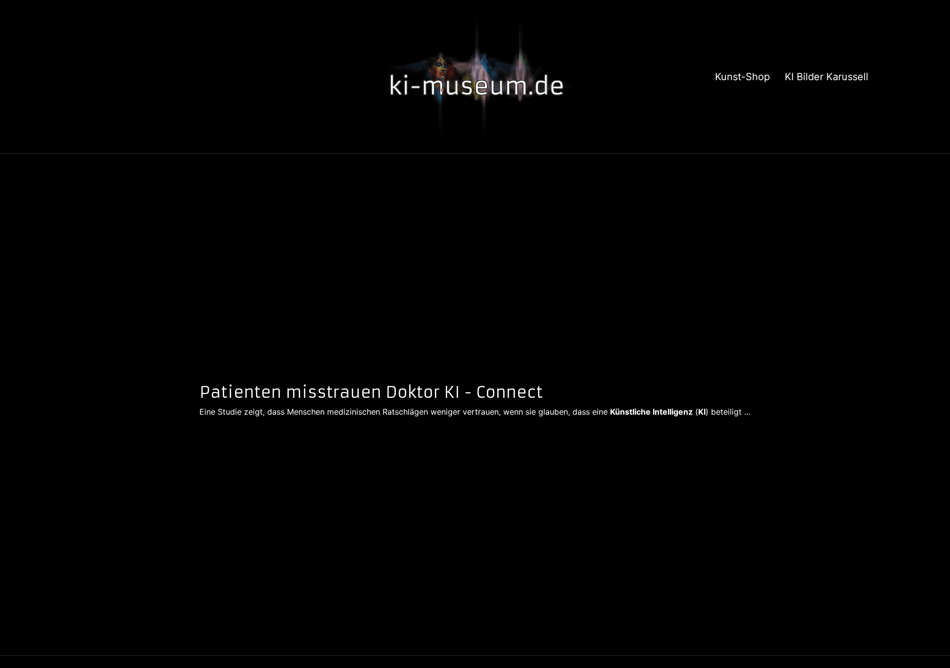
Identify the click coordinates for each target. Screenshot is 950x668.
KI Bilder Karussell (826, 77)
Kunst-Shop (742, 77)
